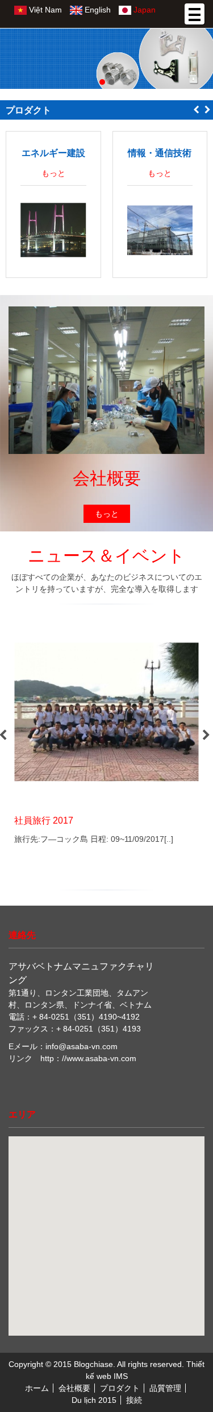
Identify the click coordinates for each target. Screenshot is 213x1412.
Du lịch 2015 (94, 1400)
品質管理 (165, 1388)
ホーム (37, 1388)
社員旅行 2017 (43, 820)
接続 (134, 1400)
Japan (143, 9)
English (96, 9)
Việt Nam (44, 9)
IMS (121, 1376)
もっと (53, 173)
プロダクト (120, 1388)
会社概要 (74, 1388)
